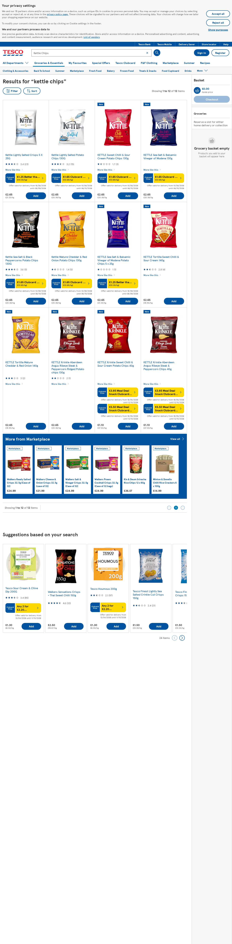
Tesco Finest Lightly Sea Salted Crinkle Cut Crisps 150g (148, 594)
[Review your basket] (197, 90)
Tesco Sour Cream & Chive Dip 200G (21, 589)
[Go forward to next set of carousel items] (182, 638)
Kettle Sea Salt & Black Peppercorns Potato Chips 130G (21, 260)
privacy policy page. (57, 14)
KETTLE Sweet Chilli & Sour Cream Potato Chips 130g (113, 156)
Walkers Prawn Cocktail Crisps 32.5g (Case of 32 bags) (106, 482)
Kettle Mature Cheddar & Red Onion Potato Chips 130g (69, 258)
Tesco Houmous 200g (103, 589)
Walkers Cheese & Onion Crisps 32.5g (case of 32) (46, 482)
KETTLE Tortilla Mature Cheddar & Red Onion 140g (21, 363)
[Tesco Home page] (13, 53)
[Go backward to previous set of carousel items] (174, 638)
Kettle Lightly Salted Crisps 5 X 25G (23, 156)
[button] (144, 44)
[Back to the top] (118, 521)
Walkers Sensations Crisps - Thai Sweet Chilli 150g (64, 593)
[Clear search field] (147, 53)
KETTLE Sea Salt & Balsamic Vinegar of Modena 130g (160, 156)
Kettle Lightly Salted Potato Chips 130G (67, 156)
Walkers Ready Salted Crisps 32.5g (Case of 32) (19, 482)
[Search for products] (157, 52)
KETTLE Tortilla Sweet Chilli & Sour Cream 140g (161, 258)
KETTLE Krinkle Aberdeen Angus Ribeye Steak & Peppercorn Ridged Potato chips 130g (67, 367)
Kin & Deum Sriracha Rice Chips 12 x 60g (135, 480)
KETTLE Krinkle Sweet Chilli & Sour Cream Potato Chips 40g (115, 363)
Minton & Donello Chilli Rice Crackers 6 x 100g (165, 482)
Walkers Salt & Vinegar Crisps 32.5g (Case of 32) (76, 482)
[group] (19, 469)
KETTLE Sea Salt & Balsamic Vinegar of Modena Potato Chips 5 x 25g (114, 260)
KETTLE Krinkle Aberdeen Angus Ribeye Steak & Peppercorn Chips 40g (159, 365)
